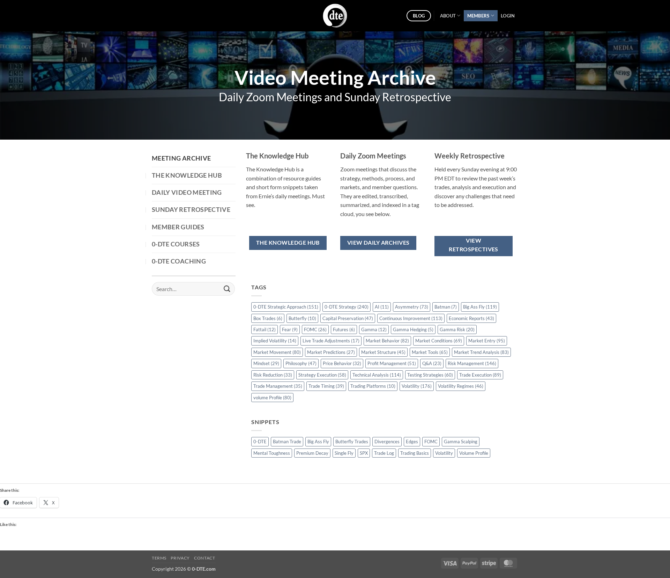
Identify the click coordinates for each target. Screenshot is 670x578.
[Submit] (227, 289)
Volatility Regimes (460, 386)
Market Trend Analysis (481, 352)
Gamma (374, 329)
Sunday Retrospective (191, 209)
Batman (445, 307)
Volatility (417, 386)
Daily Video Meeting (187, 192)
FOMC (315, 329)
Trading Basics (414, 453)
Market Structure (383, 352)
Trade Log (384, 453)
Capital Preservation (347, 318)
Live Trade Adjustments (331, 340)
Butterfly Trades (351, 441)
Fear (290, 329)
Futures (344, 329)
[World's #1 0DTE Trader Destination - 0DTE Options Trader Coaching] (335, 15)
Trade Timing (326, 386)
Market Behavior (387, 340)
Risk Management (472, 363)
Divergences (387, 441)
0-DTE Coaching (179, 261)
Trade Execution (480, 375)
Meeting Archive (181, 158)
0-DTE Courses (176, 244)
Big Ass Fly (480, 307)
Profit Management (391, 363)
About (448, 15)
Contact (204, 558)
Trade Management (277, 386)
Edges (412, 441)
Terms (159, 558)
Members (478, 15)
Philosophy (301, 363)
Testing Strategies (430, 375)
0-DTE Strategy (346, 307)
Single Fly (344, 453)
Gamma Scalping (460, 441)
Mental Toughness (271, 453)
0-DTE (260, 441)
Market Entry (486, 340)
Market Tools (430, 352)
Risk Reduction (272, 375)
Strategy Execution (322, 375)
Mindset (266, 363)
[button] (508, 15)
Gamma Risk (457, 329)
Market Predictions (331, 352)
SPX (364, 453)
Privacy (180, 558)
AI (382, 307)
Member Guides (178, 227)
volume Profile (272, 397)
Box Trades (267, 318)
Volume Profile (473, 453)
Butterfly (302, 318)
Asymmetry (411, 307)
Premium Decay (312, 453)
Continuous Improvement (410, 318)
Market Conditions (438, 340)
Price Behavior (342, 363)
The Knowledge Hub (187, 175)
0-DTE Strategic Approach (285, 307)
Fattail (264, 329)
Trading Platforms (372, 386)
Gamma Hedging (413, 329)
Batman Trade (287, 441)
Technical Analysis (376, 375)
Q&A (431, 363)
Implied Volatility (274, 340)
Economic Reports (471, 318)
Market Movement (277, 352)
